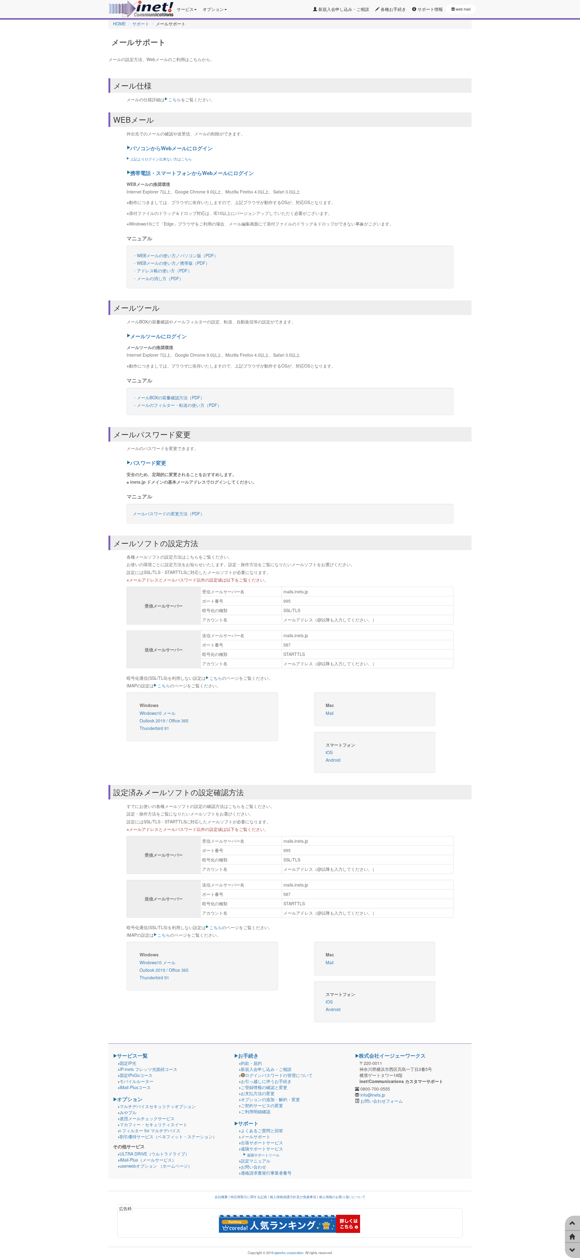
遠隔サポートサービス (262, 1149)
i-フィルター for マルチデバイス (150, 1130)
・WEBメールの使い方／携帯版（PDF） (171, 263)
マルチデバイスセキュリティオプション (158, 1106)
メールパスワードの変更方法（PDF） (169, 514)
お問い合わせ (253, 1167)
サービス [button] (185, 9)
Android (333, 760)
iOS (329, 752)
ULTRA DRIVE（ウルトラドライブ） (154, 1154)
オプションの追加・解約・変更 (270, 1099)
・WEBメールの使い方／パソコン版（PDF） (175, 255)
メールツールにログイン (158, 336)
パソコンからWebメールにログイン (171, 148)
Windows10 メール (158, 713)
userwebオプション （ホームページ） (156, 1166)
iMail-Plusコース (135, 1087)
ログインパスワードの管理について (279, 1075)
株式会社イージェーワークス (392, 1055)
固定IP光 (128, 1063)
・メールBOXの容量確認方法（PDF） (169, 397)
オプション (130, 1099)
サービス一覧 (132, 1055)
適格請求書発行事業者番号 (266, 1173)
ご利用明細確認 (255, 1111)
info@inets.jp (372, 1095)
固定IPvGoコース (136, 1075)
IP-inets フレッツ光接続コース (148, 1069)
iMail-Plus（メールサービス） (148, 1160)
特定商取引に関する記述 (248, 1196)
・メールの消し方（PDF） (158, 278)
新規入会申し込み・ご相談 (343, 9)
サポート (248, 1123)
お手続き (248, 1055)
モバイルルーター (136, 1081)
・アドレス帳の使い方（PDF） (162, 270)
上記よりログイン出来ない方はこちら (161, 158)
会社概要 (221, 1196)
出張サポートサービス (262, 1143)
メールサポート (255, 1136)
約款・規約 (251, 1063)
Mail (330, 713)
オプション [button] (213, 9)
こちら (174, 99)
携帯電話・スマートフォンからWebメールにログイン (192, 173)
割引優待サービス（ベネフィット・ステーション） (168, 1136)
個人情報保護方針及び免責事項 (293, 1196)
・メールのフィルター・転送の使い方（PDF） (177, 405)
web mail (463, 8)
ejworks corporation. (289, 1252)
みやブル (128, 1112)
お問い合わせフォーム (381, 1101)
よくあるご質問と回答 (262, 1130)
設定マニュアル (255, 1161)
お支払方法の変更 (258, 1093)
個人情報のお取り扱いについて (342, 1196)
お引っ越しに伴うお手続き (266, 1081)
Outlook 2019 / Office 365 (164, 721)
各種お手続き (392, 9)
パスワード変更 (148, 462)
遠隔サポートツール (263, 1154)
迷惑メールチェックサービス (147, 1118)
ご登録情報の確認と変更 (264, 1087)
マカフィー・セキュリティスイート (153, 1124)
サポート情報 (429, 9)
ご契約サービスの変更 (262, 1105)
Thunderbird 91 (154, 728)
